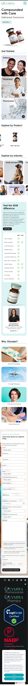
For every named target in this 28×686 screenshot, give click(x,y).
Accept (14, 675)
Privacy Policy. (7, 662)
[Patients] (14, 65)
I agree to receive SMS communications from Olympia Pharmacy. (14, 544)
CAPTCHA (5, 559)
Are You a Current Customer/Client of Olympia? (12, 507)
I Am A (4, 447)
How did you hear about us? (9, 514)
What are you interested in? (9, 477)
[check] (18, 238)
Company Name (6, 489)
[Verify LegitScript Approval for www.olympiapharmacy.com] (14, 614)
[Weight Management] (13, 172)
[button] (6, 22)
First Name (5, 453)
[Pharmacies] (14, 109)
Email (4, 465)
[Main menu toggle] (25, 3)
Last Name (5, 459)
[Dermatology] (16, 190)
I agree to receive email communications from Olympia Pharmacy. (13, 548)
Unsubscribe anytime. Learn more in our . (13, 556)
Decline (14, 678)
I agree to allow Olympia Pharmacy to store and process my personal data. (14, 552)
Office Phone (5, 495)
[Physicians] (14, 87)
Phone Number (6, 483)
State (4, 471)
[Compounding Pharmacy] (14, 637)
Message (4, 520)
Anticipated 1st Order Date (9, 501)
